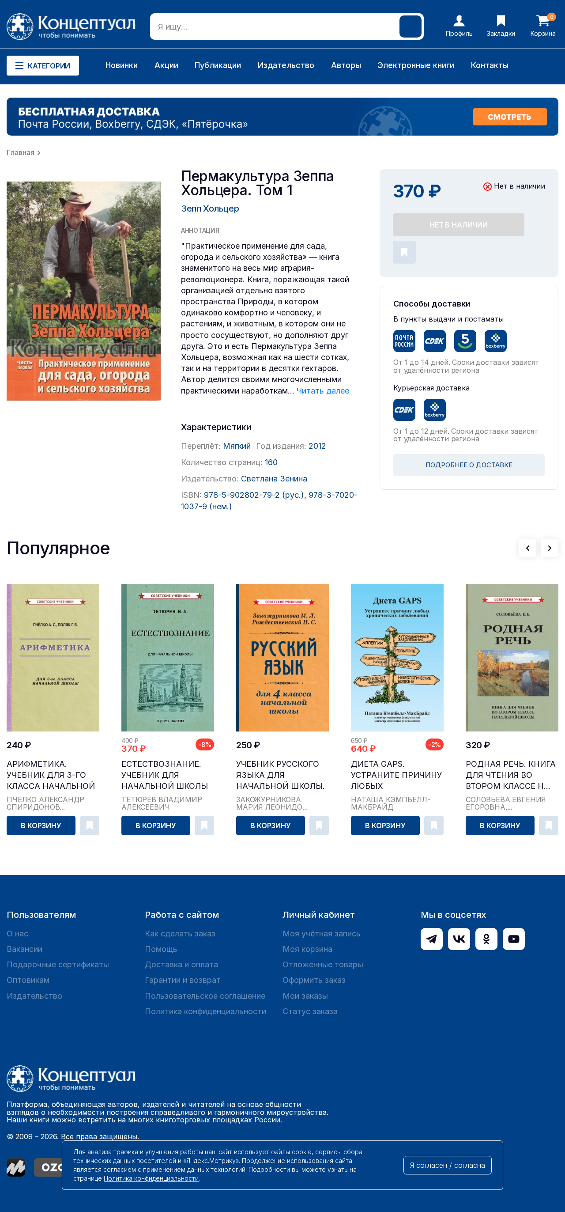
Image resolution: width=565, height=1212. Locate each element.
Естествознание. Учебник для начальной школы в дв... (164, 775)
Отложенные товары (322, 964)
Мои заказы (305, 995)
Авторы (346, 65)
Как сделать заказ (180, 933)
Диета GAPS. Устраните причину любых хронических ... (396, 775)
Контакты (489, 65)
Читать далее (323, 390)
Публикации (218, 65)
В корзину (41, 825)
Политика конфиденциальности (205, 1011)
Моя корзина (307, 949)
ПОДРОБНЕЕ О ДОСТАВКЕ (469, 465)
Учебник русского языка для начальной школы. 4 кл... (280, 775)
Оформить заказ (314, 980)
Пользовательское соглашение (205, 995)
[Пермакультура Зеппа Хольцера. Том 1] (84, 291)
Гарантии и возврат (183, 980)
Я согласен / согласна (447, 1165)
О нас (17, 933)
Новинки (121, 65)
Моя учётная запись (321, 933)
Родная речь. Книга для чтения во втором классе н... (511, 775)
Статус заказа (310, 1011)
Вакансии (24, 949)
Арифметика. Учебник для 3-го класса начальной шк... (51, 775)
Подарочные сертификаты (58, 964)
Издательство (286, 65)
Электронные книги (415, 65)
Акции (166, 65)
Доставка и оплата (181, 964)
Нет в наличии (458, 224)
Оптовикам (28, 980)
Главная (20, 152)
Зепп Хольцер (210, 208)
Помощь (161, 949)
